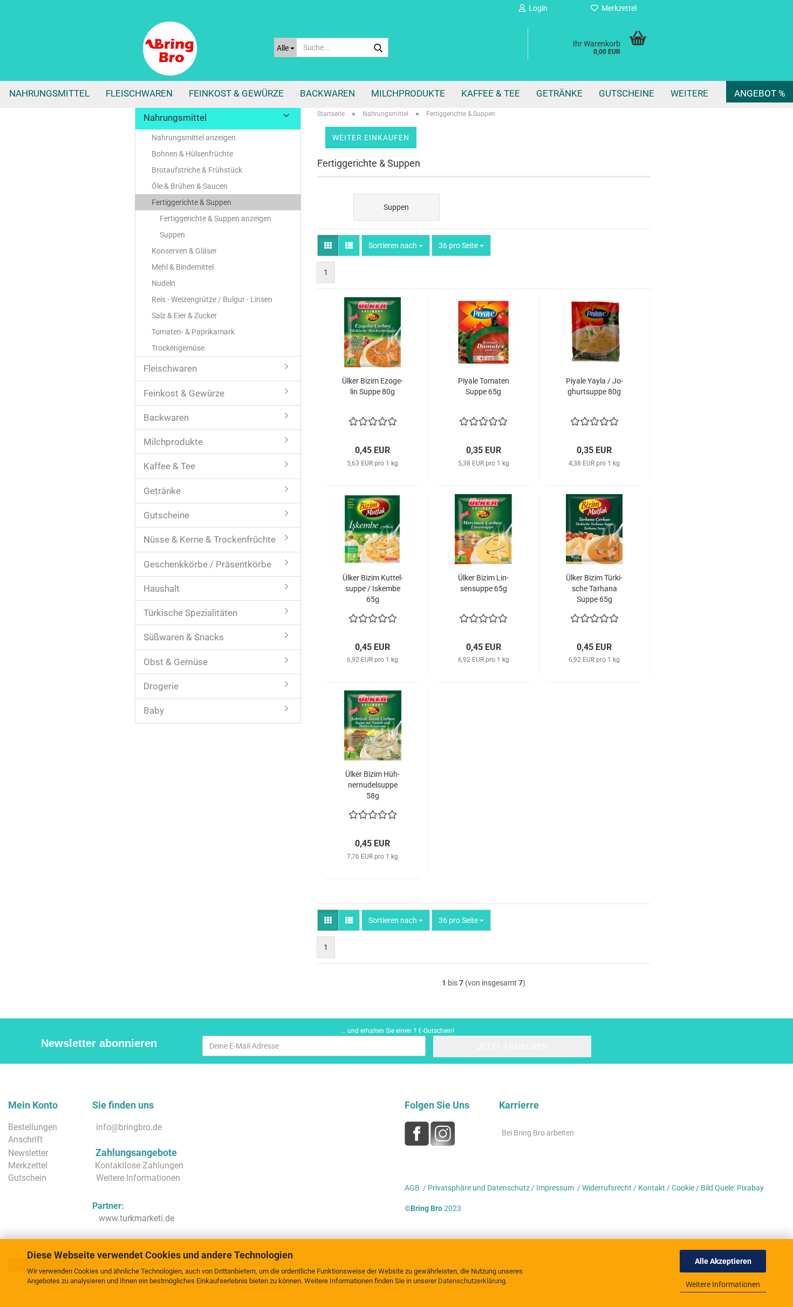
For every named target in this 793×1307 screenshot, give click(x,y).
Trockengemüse (178, 348)
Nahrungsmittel (49, 93)
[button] (328, 245)
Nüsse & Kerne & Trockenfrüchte (209, 539)
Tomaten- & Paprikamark (193, 331)
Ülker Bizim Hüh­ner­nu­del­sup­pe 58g (372, 785)
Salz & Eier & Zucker (184, 315)
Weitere (689, 93)
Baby (153, 710)
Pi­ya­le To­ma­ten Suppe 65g (483, 386)
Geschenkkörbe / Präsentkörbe (207, 564)
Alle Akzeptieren (723, 1261)
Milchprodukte (408, 93)
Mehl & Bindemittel (183, 267)
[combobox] (395, 245)
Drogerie (161, 686)
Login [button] (536, 8)
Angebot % (759, 93)
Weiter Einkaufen (370, 137)
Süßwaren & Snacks (183, 637)
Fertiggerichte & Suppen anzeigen (215, 218)
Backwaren (327, 93)
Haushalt (161, 588)
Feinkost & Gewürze (236, 93)
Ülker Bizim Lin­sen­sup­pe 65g (483, 583)
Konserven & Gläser (184, 251)
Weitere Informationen (723, 1284)
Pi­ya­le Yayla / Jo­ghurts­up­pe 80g (594, 386)
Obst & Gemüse (175, 661)
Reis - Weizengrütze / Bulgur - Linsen (212, 299)
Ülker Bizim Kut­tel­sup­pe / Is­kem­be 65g (373, 588)
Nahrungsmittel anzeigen (194, 137)
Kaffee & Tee (490, 93)
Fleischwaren (139, 93)
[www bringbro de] (200, 48)
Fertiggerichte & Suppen (191, 202)
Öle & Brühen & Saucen (190, 186)
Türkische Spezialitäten (190, 612)
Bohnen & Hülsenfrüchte (192, 153)
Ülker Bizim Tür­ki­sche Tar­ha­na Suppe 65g (594, 588)
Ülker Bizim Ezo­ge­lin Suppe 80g (372, 386)
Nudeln (163, 283)
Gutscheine (626, 93)
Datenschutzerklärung (471, 1281)
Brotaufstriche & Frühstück (197, 170)
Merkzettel (617, 8)
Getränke (559, 93)
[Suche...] (378, 48)
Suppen (172, 234)
